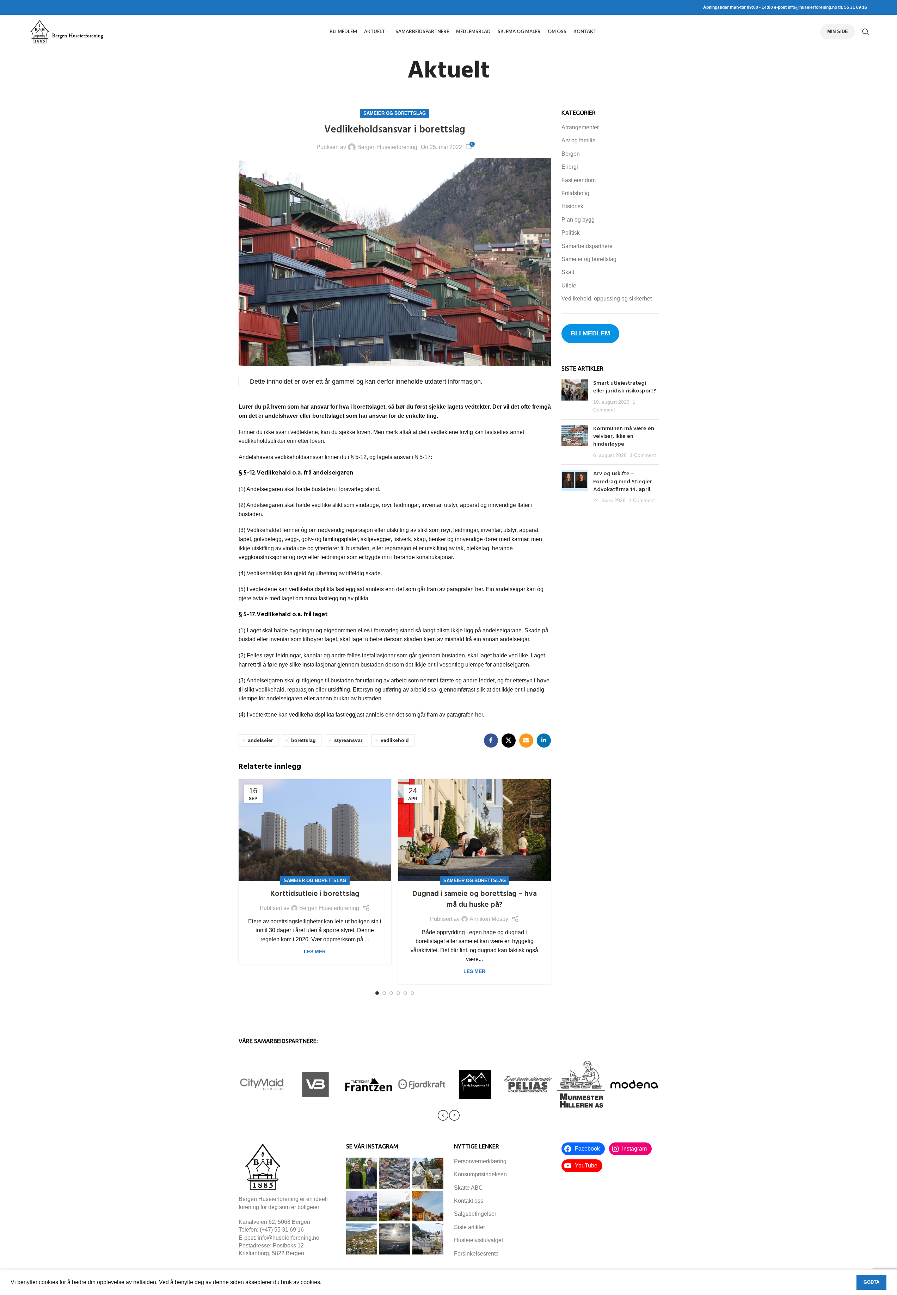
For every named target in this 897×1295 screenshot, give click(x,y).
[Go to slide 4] (398, 993)
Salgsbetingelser (475, 1214)
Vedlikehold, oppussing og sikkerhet (606, 299)
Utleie (568, 286)
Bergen (570, 154)
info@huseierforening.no (812, 7)
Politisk (570, 233)
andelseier (260, 740)
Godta (871, 1282)
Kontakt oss (468, 1201)
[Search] (866, 32)
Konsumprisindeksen (480, 1174)
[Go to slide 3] (391, 993)
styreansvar (348, 740)
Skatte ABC (468, 1188)
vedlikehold (395, 740)
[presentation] (443, 1115)
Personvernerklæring (480, 1161)
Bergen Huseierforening (387, 147)
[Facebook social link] (491, 740)
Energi (569, 167)
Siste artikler (469, 1227)
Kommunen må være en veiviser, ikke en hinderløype (623, 436)
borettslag (303, 740)
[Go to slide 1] (377, 993)
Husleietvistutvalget (478, 1240)
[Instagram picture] (361, 1173)
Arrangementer (580, 127)
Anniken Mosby (488, 919)
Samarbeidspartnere (587, 246)
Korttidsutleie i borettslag (315, 894)
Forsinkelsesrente (476, 1254)
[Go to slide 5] (405, 993)
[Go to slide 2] (384, 993)
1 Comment (643, 455)
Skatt (567, 272)
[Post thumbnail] (574, 396)
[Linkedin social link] (544, 740)
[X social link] (509, 740)
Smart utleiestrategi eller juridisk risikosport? (625, 387)
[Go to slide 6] (412, 993)
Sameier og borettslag (394, 113)
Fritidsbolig (575, 193)
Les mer (315, 951)
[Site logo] (66, 31)
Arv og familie (578, 140)
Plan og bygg (578, 220)
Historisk (572, 206)
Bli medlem (590, 333)
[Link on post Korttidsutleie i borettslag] (315, 830)
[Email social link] (526, 740)
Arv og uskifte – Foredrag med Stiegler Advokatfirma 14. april (622, 481)
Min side (837, 31)
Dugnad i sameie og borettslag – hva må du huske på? (474, 899)
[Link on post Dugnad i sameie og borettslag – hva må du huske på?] (474, 830)
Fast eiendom (578, 180)
